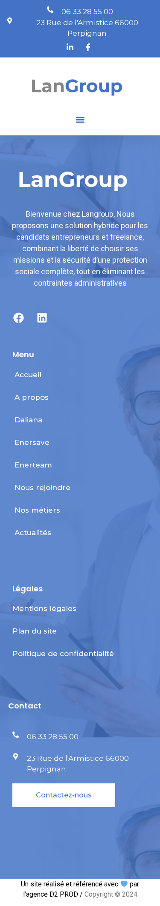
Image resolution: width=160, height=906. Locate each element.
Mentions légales (44, 608)
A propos (32, 397)
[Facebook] (18, 318)
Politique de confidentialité (63, 653)
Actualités (33, 532)
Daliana (28, 420)
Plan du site (34, 631)
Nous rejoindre (42, 487)
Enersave (32, 442)
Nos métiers (37, 510)
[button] (80, 120)
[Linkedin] (42, 318)
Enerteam (33, 465)
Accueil (28, 374)
